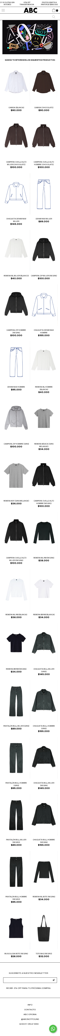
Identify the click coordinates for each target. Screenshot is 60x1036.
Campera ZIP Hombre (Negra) (16, 331)
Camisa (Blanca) (16, 108)
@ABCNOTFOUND (30, 1019)
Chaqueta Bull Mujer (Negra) (43, 784)
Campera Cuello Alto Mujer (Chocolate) (16, 163)
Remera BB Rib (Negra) (16, 669)
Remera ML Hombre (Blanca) (44, 388)
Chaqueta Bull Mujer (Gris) (43, 670)
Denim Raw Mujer (44, 219)
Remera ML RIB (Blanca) (16, 615)
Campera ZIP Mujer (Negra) (44, 276)
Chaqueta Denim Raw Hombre (44, 331)
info (30, 1005)
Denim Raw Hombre (16, 387)
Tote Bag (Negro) (44, 954)
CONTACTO (30, 1010)
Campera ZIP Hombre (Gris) (16, 444)
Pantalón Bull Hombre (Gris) (16, 784)
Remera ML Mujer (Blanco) (16, 276)
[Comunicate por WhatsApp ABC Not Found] (53, 1029)
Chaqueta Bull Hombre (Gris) (44, 727)
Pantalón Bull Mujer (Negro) (16, 841)
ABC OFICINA (30, 1015)
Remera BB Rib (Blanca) (44, 615)
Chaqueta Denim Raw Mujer (16, 220)
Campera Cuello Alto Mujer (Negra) (16, 559)
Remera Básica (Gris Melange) (43, 445)
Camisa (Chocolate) (43, 108)
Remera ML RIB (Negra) (43, 558)
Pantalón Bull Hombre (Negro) (16, 898)
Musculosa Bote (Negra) (16, 954)
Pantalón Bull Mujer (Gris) (16, 726)
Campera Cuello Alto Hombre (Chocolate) (44, 163)
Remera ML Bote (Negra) (44, 897)
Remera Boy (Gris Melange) (16, 501)
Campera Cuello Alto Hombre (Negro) (44, 502)
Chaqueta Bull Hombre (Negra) (44, 841)
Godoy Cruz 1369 (29, 1024)
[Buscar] (53, 16)
